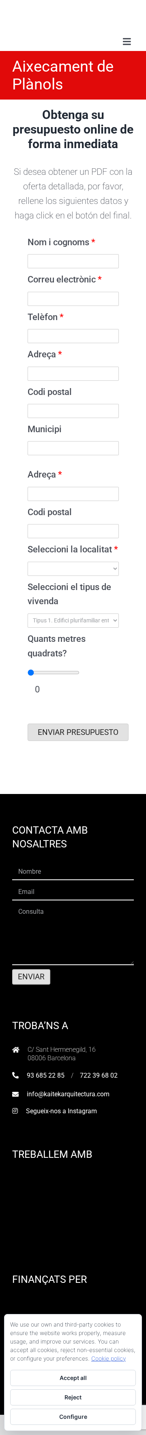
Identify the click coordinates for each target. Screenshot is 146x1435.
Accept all (73, 1377)
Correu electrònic (65, 279)
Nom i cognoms (61, 242)
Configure (73, 1416)
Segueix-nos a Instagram (61, 1111)
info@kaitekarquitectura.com (68, 1094)
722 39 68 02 (99, 1075)
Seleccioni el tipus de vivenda (69, 594)
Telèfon (46, 317)
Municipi (45, 429)
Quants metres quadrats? (57, 645)
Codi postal (50, 391)
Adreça (45, 354)
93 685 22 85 (45, 1075)
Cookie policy (108, 1358)
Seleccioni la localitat (73, 549)
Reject (73, 1397)
